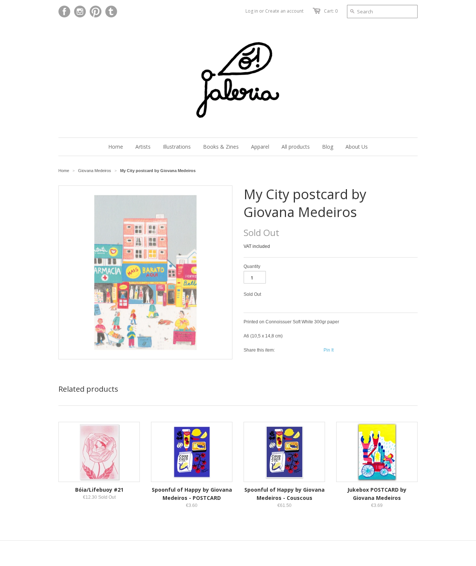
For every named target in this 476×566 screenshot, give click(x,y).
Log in (251, 11)
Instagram (80, 11)
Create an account (284, 11)
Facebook (64, 11)
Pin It (329, 350)
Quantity (252, 266)
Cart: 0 (331, 11)
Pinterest (96, 11)
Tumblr (111, 11)
